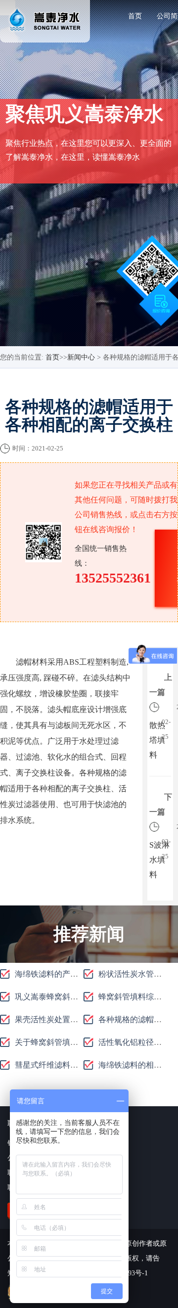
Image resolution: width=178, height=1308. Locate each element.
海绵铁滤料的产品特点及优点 (66, 974)
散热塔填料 (157, 740)
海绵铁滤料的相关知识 (138, 1065)
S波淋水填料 (159, 860)
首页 (135, 16)
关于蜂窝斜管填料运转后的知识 (70, 1042)
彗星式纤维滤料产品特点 (58, 1065)
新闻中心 (81, 357)
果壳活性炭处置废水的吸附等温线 (74, 1019)
